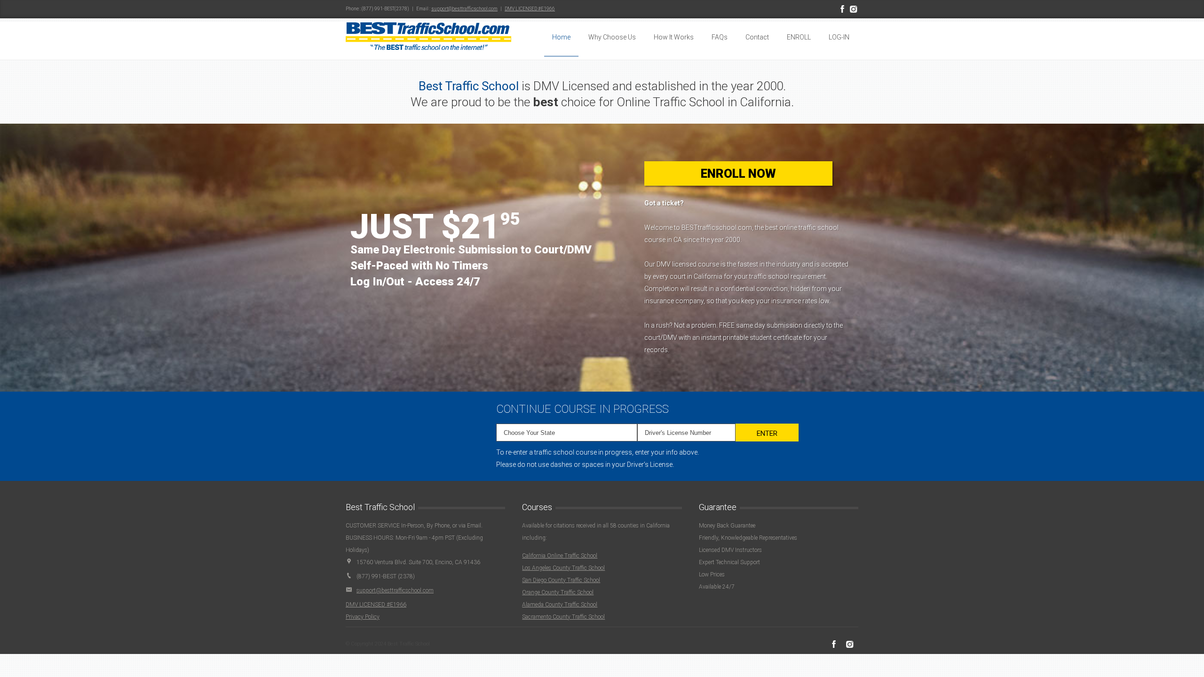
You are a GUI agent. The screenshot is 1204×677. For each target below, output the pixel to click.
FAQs (720, 37)
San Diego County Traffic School (561, 580)
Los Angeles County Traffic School (563, 568)
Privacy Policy (363, 617)
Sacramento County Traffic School (563, 617)
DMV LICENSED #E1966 (530, 8)
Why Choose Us (612, 37)
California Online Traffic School (559, 555)
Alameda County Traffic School (559, 604)
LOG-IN (839, 37)
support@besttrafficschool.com (464, 8)
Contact (757, 37)
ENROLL (799, 37)
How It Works (674, 37)
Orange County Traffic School (558, 592)
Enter (767, 433)
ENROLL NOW (738, 173)
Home (561, 37)
